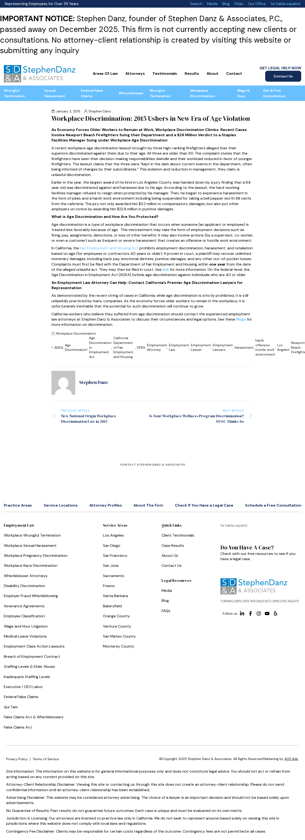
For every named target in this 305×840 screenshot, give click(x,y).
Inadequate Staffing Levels (27, 676)
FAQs (238, 3)
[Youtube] (267, 613)
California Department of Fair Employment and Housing (123, 347)
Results (192, 73)
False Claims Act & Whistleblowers (33, 716)
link (166, 269)
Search (196, 3)
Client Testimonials (178, 535)
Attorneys (135, 73)
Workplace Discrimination (202, 93)
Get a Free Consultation (274, 93)
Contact (234, 73)
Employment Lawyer (201, 347)
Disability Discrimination (24, 585)
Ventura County (117, 626)
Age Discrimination (76, 347)
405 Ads (291, 759)
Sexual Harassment (54, 93)
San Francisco (115, 555)
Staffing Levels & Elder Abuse (29, 666)
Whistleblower (131, 93)
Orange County (116, 616)
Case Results (173, 545)
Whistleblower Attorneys (25, 575)
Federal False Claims (92, 93)
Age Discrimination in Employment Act (100, 347)
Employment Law (179, 347)
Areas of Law (105, 73)
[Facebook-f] (250, 613)
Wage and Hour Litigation (26, 626)
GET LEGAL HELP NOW (280, 67)
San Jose (111, 565)
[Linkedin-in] (242, 613)
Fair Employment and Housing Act (109, 248)
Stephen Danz (100, 111)
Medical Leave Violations (25, 636)
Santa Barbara (115, 595)
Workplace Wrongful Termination (32, 535)
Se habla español (285, 3)
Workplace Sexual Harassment (30, 545)
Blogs (241, 319)
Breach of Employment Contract (32, 656)
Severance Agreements (24, 606)
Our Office (257, 3)
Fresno (109, 585)
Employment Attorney (157, 347)
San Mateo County (119, 636)
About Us (170, 555)
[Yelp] (275, 613)
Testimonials (164, 73)
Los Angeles (283, 347)
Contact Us (283, 76)
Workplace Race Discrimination (30, 565)
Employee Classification (24, 616)
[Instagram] (258, 613)
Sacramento (113, 575)
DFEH (141, 347)
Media (212, 3)
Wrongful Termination (14, 93)
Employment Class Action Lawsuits (34, 646)
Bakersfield (112, 606)
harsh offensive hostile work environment (265, 347)
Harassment (244, 347)
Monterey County (118, 646)
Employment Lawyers (223, 347)
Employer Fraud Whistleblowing (31, 595)
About (213, 73)
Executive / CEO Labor (23, 686)
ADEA (58, 347)
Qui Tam (11, 706)
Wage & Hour (243, 93)
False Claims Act (18, 727)
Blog (226, 3)
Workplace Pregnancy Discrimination (35, 555)
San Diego (111, 545)
